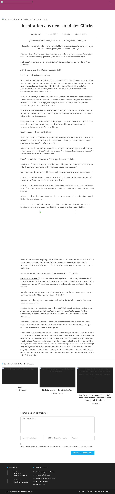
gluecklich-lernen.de (21, 482)
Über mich (90, 491)
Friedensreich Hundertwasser (64, 265)
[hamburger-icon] (111, 2)
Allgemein (66, 34)
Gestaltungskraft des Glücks (45, 478)
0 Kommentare (81, 34)
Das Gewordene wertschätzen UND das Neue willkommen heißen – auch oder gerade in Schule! (95, 397)
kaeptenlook (36, 34)
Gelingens (75, 177)
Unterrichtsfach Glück (43, 475)
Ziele (20, 387)
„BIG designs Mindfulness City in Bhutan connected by (57, 41)
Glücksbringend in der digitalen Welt (57, 390)
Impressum (81, 491)
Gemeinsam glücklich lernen (45, 472)
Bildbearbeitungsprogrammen (55, 121)
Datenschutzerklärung (102, 491)
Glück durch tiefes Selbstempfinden (40, 482)
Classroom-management (29, 278)
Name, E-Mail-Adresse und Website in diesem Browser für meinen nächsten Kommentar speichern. (56, 446)
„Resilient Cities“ (42, 97)
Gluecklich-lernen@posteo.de (20, 474)
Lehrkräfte (24, 322)
